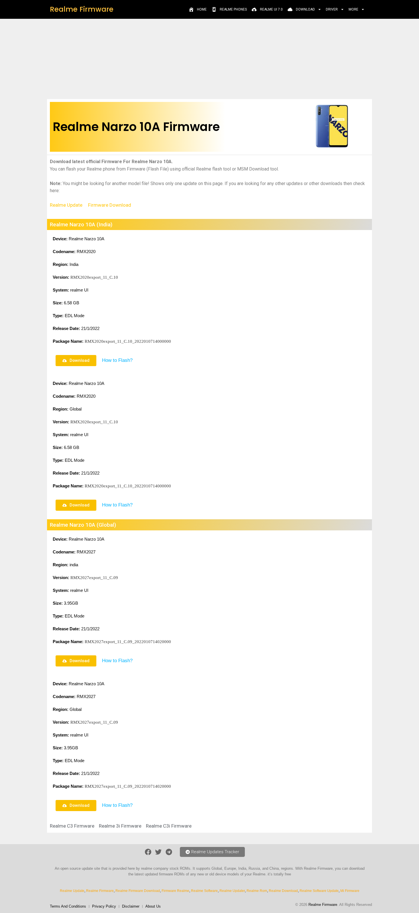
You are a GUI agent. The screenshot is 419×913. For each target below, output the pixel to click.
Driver (332, 9)
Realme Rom (257, 891)
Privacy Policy (104, 906)
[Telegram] (169, 852)
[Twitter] (158, 852)
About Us (153, 906)
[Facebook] (148, 852)
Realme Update (66, 205)
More (353, 9)
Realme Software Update (319, 891)
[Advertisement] (209, 59)
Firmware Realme (175, 891)
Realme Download (283, 891)
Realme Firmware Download (137, 891)
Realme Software (204, 891)
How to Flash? (117, 360)
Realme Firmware (81, 9)
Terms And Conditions (68, 906)
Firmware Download (109, 205)
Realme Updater (232, 891)
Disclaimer (130, 906)
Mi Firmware (349, 891)
